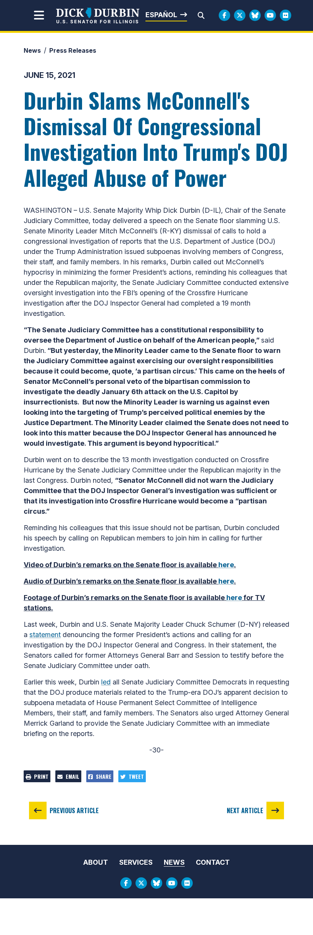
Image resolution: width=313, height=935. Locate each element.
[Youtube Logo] (270, 15)
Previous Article (74, 810)
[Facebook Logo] (224, 15)
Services (136, 862)
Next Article (245, 810)
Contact (213, 862)
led (106, 682)
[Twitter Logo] (239, 15)
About (95, 862)
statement (45, 635)
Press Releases (72, 50)
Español (161, 15)
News (32, 50)
